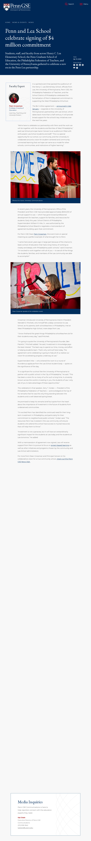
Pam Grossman (15, 106)
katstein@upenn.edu (25, 828)
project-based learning (60, 445)
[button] (84, 4)
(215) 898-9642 (23, 825)
